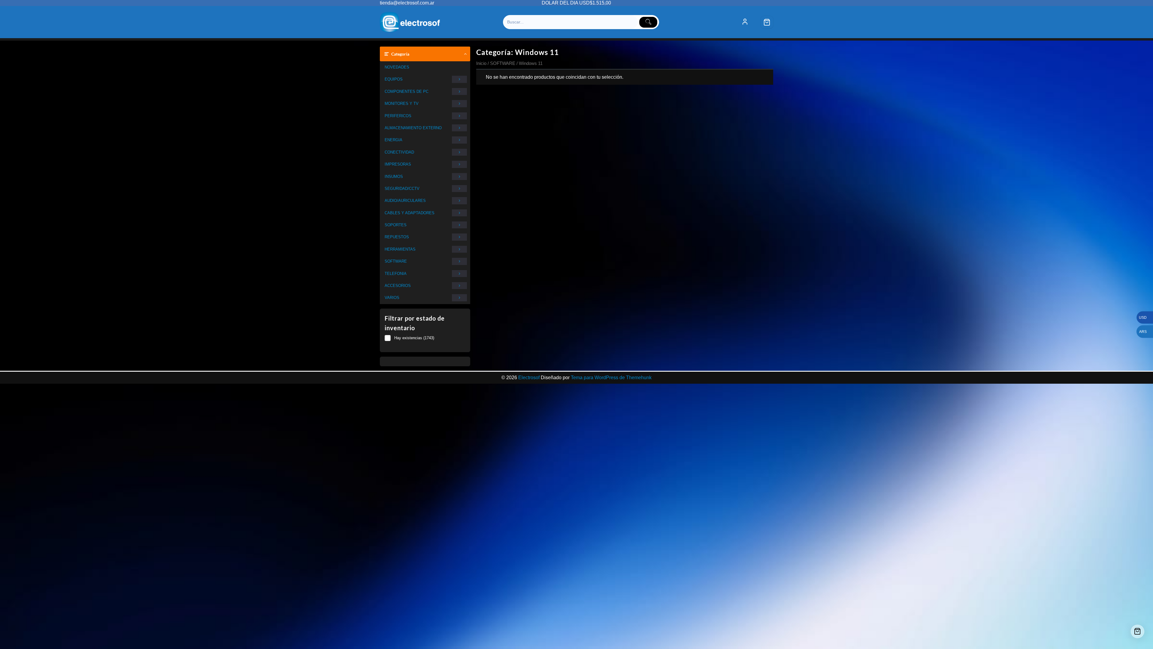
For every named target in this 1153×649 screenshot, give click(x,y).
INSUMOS (394, 176)
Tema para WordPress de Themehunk (611, 377)
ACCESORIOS (398, 285)
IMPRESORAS (398, 164)
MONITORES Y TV (402, 103)
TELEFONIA (396, 273)
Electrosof (529, 377)
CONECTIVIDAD (399, 152)
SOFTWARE (396, 261)
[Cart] (766, 22)
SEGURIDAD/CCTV (402, 188)
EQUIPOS (394, 79)
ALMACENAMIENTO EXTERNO (413, 128)
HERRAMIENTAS (400, 249)
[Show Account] (745, 22)
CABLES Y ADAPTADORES (409, 213)
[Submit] (648, 22)
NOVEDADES (397, 67)
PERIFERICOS (398, 116)
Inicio (481, 63)
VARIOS (392, 297)
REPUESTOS (397, 237)
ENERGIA (393, 140)
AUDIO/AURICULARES (405, 200)
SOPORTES (396, 225)
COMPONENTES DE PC (406, 91)
